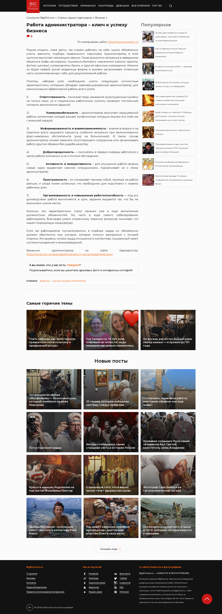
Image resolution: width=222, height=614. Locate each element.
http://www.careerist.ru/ (123, 42)
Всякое (100, 17)
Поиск (180, 5)
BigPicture (47, 17)
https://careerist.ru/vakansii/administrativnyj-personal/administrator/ (69, 254)
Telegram (72, 265)
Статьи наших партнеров (75, 17)
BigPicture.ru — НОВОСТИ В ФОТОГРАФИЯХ (164, 573)
